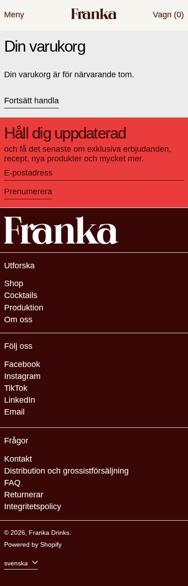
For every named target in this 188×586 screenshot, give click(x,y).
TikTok (15, 388)
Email (14, 411)
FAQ (12, 482)
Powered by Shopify (33, 544)
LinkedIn (19, 400)
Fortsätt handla (31, 100)
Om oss (18, 319)
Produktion (23, 307)
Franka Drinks (49, 532)
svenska (17, 562)
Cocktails (20, 295)
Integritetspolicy (32, 506)
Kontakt (18, 458)
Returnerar (23, 494)
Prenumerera (28, 191)
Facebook (22, 364)
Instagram (22, 376)
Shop (13, 283)
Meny (14, 14)
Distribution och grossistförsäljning (66, 470)
